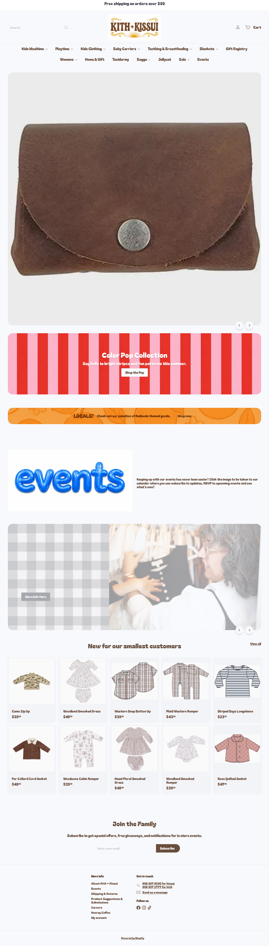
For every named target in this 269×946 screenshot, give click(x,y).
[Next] (249, 325)
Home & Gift (94, 59)
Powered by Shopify (132, 938)
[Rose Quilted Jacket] (237, 757)
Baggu (142, 59)
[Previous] (239, 325)
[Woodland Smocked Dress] (83, 690)
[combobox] (39, 27)
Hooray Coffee (100, 912)
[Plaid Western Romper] (186, 690)
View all (255, 644)
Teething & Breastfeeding (168, 48)
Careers (96, 907)
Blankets (207, 48)
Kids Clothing (91, 48)
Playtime (62, 48)
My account (99, 918)
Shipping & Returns (104, 894)
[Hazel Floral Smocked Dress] (134, 759)
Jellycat (165, 59)
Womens (67, 59)
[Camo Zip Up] (31, 690)
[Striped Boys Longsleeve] (237, 690)
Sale (182, 59)
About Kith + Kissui (104, 883)
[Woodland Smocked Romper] (186, 759)
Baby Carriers (125, 48)
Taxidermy (120, 59)
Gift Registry (236, 48)
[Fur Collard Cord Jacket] (31, 757)
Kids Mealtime (33, 48)
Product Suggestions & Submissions (107, 900)
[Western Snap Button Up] (134, 690)
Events (203, 59)
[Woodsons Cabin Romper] (83, 757)
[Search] (66, 27)
